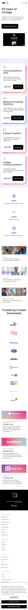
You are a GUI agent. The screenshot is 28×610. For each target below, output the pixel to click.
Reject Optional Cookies (14, 606)
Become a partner (6, 522)
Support (3, 529)
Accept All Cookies (14, 601)
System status (5, 524)
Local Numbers (18, 501)
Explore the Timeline (10, 26)
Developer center (5, 519)
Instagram (5, 567)
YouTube (5, 564)
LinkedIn (5, 559)
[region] (14, 596)
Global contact (5, 535)
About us (3, 542)
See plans (18, 147)
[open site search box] (22, 3)
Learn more (7, 86)
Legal (3, 574)
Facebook (5, 557)
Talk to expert (17, 118)
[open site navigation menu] (25, 3)
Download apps (5, 527)
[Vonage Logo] (5, 3)
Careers (3, 549)
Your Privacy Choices (6, 579)
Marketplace (4, 516)
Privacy (3, 577)
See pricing (18, 178)
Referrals (4, 532)
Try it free (18, 87)
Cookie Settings (5, 582)
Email (15, 505)
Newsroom (4, 544)
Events (3, 547)
